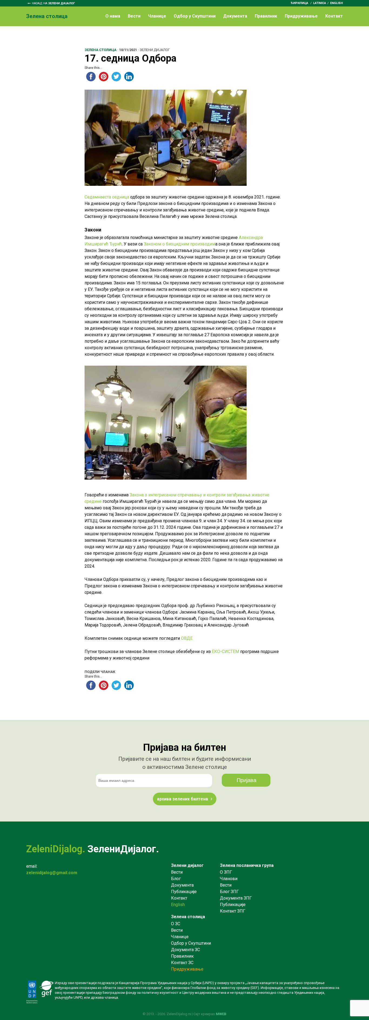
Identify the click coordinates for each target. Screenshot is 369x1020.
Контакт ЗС (182, 962)
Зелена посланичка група (247, 865)
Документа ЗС (185, 949)
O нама (112, 16)
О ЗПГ (226, 872)
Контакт (334, 16)
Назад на (53, 3)
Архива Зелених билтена (182, 799)
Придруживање (301, 16)
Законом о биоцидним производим (179, 244)
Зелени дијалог (187, 865)
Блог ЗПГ (229, 891)
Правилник (266, 16)
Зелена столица (188, 916)
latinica (319, 3)
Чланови (228, 878)
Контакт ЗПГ (232, 911)
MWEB (221, 1014)
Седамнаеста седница (107, 197)
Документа (235, 16)
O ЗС (175, 923)
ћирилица (299, 3)
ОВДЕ (187, 638)
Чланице (157, 16)
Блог (176, 878)
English (336, 3)
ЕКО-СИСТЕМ (225, 651)
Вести (134, 16)
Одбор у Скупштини (195, 16)
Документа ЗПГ (236, 898)
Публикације (184, 891)
